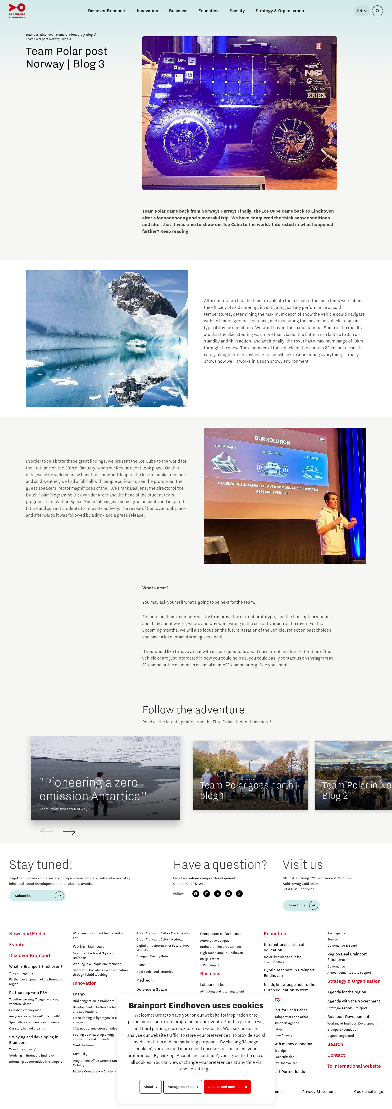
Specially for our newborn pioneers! (35, 1022)
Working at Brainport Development (352, 1023)
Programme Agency (278, 1035)
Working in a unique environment (97, 964)
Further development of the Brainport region (36, 982)
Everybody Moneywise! (280, 1063)
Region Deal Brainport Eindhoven (347, 957)
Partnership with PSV (28, 992)
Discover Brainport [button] (107, 10)
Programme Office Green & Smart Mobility (97, 1063)
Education (275, 934)
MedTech (144, 980)
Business (210, 974)
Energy (79, 994)
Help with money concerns (288, 1044)
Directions (296, 905)
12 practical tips (275, 1051)
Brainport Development (348, 1017)
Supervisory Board (340, 1036)
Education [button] (208, 10)
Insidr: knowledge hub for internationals (282, 959)
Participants (336, 933)
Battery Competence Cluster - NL (96, 1071)
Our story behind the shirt (27, 1028)
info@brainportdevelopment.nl (214, 878)
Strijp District (209, 959)
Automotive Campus (214, 941)
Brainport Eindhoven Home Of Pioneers (54, 35)
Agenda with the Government (353, 1001)
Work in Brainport (88, 946)
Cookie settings (368, 1091)
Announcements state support (349, 973)
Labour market (213, 984)
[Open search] (377, 10)
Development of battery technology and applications (98, 1009)
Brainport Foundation (342, 1030)
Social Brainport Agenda (281, 1023)
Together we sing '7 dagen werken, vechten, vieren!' (34, 1002)
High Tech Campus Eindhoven (221, 953)
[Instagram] (206, 893)
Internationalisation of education (284, 948)
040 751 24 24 (196, 884)
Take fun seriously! (22, 1049)
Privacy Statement (319, 1091)
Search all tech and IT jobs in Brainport (94, 956)
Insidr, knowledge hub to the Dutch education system (289, 987)
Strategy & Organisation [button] (280, 10)
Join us (332, 939)
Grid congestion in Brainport (93, 1001)
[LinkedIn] (217, 893)
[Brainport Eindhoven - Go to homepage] (17, 10)
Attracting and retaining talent (222, 991)
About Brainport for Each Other (286, 1017)
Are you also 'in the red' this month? (35, 1016)
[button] (69, 831)
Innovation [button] (147, 10)
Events (16, 945)
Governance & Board (342, 946)
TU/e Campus (209, 965)
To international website (354, 1066)
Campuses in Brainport (220, 934)
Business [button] (178, 10)
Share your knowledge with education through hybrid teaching (100, 972)
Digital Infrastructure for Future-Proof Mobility (163, 948)
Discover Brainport (30, 955)
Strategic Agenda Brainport (347, 1008)
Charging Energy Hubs (152, 956)
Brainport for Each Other (285, 1010)
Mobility (80, 1054)
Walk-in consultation (279, 1057)
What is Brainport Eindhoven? (35, 966)
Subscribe (23, 896)
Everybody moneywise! (25, 1010)
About (148, 1087)
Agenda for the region (346, 992)
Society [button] (237, 10)
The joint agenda (21, 973)
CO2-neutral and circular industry (97, 1028)
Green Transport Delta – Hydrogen (160, 939)
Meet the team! (84, 1045)
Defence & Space (151, 989)
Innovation (85, 983)
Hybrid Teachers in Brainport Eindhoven (289, 973)
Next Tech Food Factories (154, 972)
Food (140, 965)
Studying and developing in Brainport (33, 1040)
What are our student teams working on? (99, 936)
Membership (273, 1029)
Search (335, 1044)
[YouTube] (228, 893)
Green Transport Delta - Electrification (163, 933)
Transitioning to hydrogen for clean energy (98, 1020)
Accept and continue (225, 1087)
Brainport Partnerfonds (284, 1071)
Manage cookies (180, 1087)
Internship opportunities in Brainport (35, 1062)
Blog (89, 35)
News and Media (27, 934)
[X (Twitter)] (239, 893)
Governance (336, 966)
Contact (336, 1055)
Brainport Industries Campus (221, 947)
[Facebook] (195, 893)
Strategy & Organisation (353, 981)
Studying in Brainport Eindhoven (32, 1055)
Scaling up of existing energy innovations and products (94, 1037)
